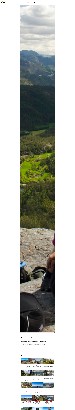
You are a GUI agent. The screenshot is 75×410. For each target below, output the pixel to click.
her (29, 344)
